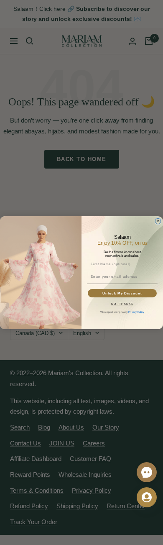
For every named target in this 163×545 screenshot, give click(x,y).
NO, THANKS (122, 303)
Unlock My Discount (122, 293)
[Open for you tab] (147, 497)
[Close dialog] (158, 221)
